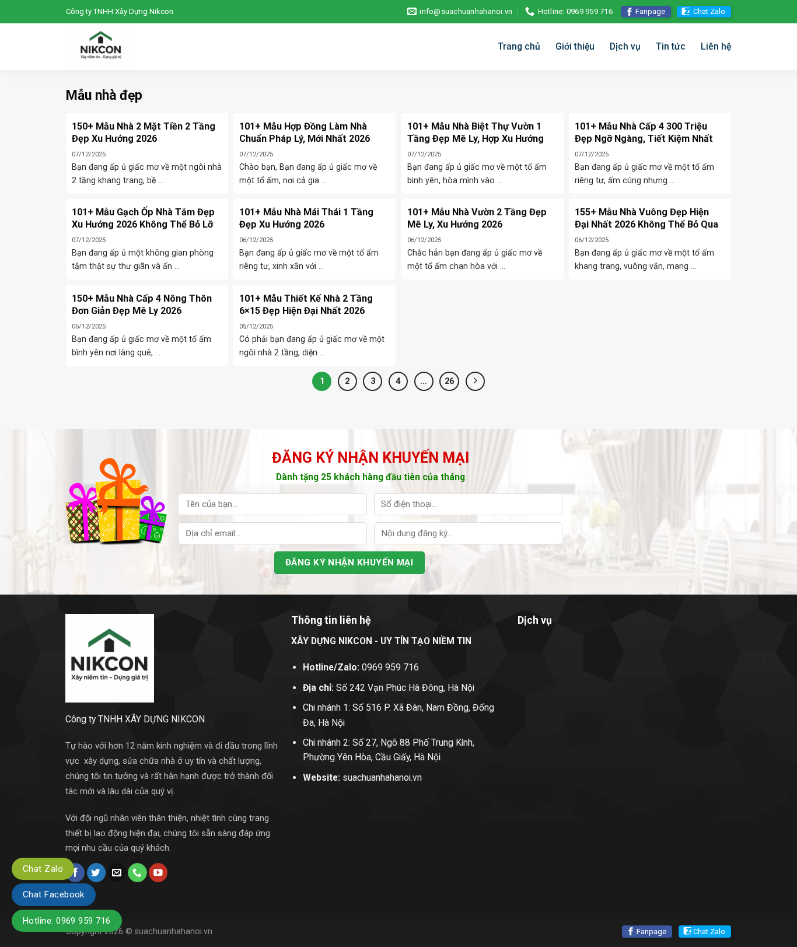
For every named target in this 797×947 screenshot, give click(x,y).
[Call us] (137, 872)
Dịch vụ (625, 46)
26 (449, 381)
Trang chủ (519, 46)
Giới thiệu (575, 46)
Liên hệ (716, 46)
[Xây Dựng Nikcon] (142, 46)
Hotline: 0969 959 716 (67, 920)
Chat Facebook (54, 894)
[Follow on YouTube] (158, 872)
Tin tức (671, 46)
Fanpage (650, 11)
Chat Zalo (709, 11)
